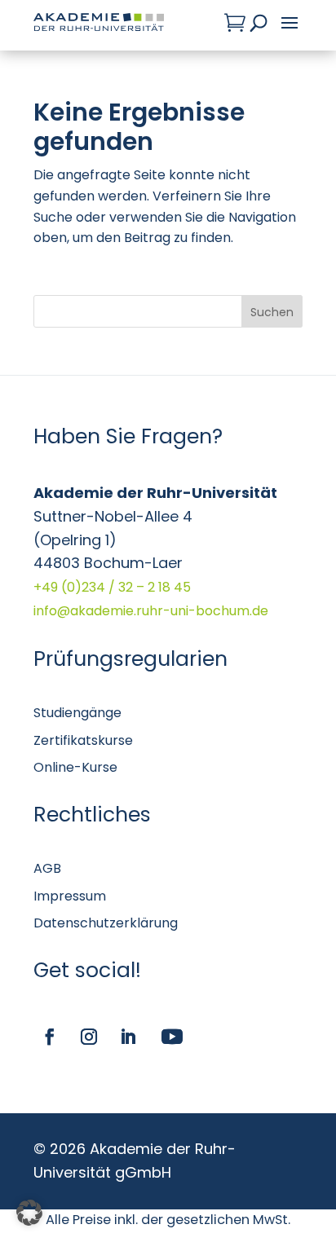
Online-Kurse (75, 767)
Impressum (69, 896)
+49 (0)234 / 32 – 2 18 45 (112, 587)
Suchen (272, 312)
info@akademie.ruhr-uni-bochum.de (150, 610)
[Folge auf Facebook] (49, 1036)
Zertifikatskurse (83, 740)
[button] (29, 1212)
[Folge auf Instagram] (89, 1036)
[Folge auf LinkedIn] (128, 1036)
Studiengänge (77, 712)
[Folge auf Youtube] (172, 1036)
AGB (47, 868)
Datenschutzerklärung (105, 923)
